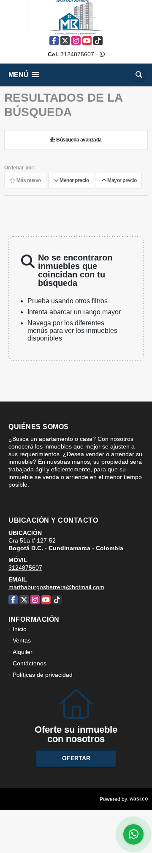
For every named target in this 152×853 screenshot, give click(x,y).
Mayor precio (121, 181)
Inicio (20, 629)
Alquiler (23, 651)
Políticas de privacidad (43, 674)
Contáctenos (29, 663)
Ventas (22, 640)
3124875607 (77, 54)
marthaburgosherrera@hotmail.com (56, 587)
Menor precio (73, 181)
